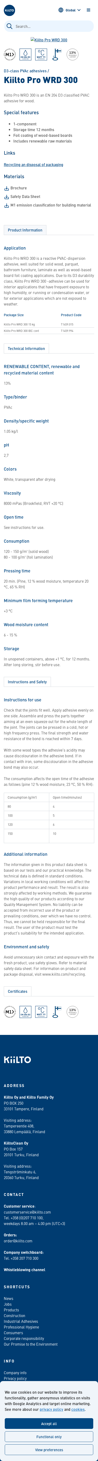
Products (11, 1309)
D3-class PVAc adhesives (25, 71)
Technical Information (26, 348)
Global (71, 10)
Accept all (49, 1423)
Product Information (25, 230)
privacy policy (51, 1409)
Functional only (49, 1436)
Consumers (13, 1332)
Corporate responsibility (24, 1338)
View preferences (49, 1449)
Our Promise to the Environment (31, 1344)
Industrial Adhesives (21, 1321)
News (8, 1298)
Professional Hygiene (21, 1326)
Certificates (17, 991)
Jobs (8, 1304)
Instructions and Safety (27, 681)
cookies (78, 1409)
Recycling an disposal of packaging (33, 164)
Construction (14, 1315)
